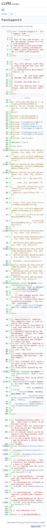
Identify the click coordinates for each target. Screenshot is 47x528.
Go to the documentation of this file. (17, 26)
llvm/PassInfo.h (29, 124)
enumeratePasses (35, 486)
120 (5, 502)
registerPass (23, 406)
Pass (19, 146)
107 (5, 450)
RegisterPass (22, 374)
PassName (31, 291)
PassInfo (23, 392)
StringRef (31, 382)
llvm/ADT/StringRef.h (32, 122)
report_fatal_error (24, 305)
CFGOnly (39, 384)
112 (5, 470)
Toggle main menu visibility (3, 9)
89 (5, 372)
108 (5, 454)
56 (5, 231)
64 (5, 265)
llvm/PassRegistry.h (31, 126)
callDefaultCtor (20, 285)
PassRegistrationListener (30, 446)
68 (5, 283)
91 (5, 382)
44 (5, 172)
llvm (11, 14)
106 (5, 446)
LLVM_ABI (17, 486)
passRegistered (34, 470)
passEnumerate (33, 502)
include (4, 14)
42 (5, 164)
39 (5, 150)
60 (5, 249)
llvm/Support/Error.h (32, 132)
